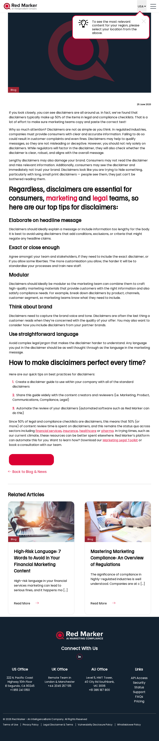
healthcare (87, 431)
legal (100, 197)
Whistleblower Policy (129, 724)
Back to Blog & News (29, 471)
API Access (139, 678)
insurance (70, 431)
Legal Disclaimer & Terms (58, 724)
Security (139, 682)
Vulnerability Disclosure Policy (95, 724)
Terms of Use (10, 724)
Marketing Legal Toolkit (120, 440)
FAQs (139, 696)
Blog (13, 90)
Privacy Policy (31, 724)
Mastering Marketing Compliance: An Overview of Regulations (117, 557)
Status (139, 687)
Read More (22, 603)
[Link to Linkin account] (79, 657)
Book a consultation (31, 459)
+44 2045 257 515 (59, 686)
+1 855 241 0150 (20, 690)
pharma (107, 431)
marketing (61, 197)
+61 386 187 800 (99, 690)
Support (139, 692)
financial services (48, 431)
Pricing (139, 701)
